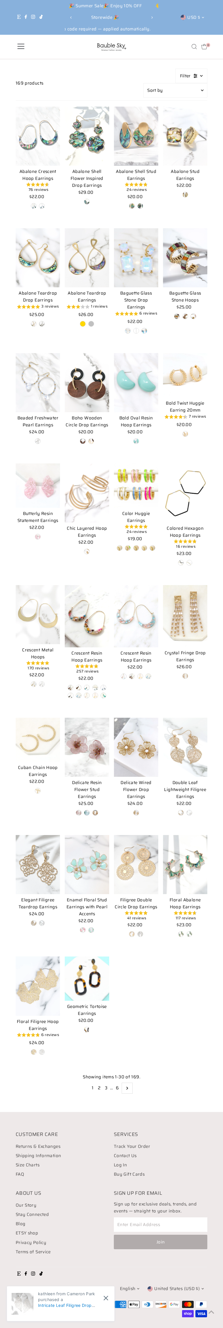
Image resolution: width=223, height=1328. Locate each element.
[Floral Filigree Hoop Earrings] (38, 985)
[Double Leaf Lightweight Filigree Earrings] (185, 747)
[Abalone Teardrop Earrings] (87, 257)
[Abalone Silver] (42, 206)
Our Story (26, 1205)
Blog (21, 1223)
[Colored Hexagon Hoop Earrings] (185, 493)
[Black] (181, 563)
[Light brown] (95, 813)
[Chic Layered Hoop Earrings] (87, 493)
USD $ (193, 17)
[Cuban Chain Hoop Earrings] (38, 740)
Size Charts (27, 1164)
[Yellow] (95, 695)
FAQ (20, 1174)
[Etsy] (19, 17)
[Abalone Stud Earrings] (185, 136)
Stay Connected (32, 1214)
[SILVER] (42, 923)
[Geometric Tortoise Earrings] (87, 978)
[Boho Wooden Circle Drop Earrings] (87, 382)
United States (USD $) (177, 1288)
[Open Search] (194, 46)
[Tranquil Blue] (152, 548)
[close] (106, 1298)
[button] (38, 187)
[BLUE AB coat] (144, 331)
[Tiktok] (41, 17)
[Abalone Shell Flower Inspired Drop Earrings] (87, 136)
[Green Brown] (87, 688)
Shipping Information (38, 1155)
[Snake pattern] (70, 695)
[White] (144, 548)
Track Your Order (132, 1146)
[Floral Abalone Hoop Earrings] (185, 864)
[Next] (151, 17)
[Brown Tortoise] (79, 688)
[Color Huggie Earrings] (136, 485)
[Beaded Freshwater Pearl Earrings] (38, 382)
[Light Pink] (136, 548)
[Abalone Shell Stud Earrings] (136, 136)
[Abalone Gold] (34, 206)
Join (161, 1242)
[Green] (103, 695)
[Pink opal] (193, 316)
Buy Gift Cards (129, 1174)
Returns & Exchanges (38, 1146)
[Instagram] (33, 17)
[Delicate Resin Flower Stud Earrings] (87, 747)
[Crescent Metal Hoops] (38, 614)
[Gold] (132, 206)
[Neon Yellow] (120, 548)
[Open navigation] (21, 46)
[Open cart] (204, 46)
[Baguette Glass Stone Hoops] (185, 257)
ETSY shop (27, 1233)
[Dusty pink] (79, 813)
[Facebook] (25, 17)
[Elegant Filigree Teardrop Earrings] (38, 864)
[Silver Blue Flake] (79, 695)
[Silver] (140, 206)
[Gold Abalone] (87, 201)
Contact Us (125, 1155)
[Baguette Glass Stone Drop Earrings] (136, 257)
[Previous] (71, 17)
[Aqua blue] (87, 813)
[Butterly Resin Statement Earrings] (38, 485)
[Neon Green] (128, 548)
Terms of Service (33, 1251)
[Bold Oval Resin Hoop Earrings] (136, 382)
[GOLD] (34, 923)
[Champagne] (185, 316)
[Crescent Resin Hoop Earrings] (87, 616)
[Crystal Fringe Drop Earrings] (185, 616)
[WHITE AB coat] (128, 331)
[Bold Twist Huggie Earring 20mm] (185, 375)
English (128, 1288)
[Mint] (136, 441)
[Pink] (38, 537)
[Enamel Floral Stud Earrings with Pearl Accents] (87, 864)
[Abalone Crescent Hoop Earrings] (38, 136)
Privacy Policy (31, 1242)
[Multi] (177, 316)
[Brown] (83, 441)
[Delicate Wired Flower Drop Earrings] (136, 747)
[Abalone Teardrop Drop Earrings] (38, 257)
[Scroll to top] (211, 1312)
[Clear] (136, 331)
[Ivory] (91, 441)
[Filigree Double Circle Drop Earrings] (136, 864)
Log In (120, 1164)
